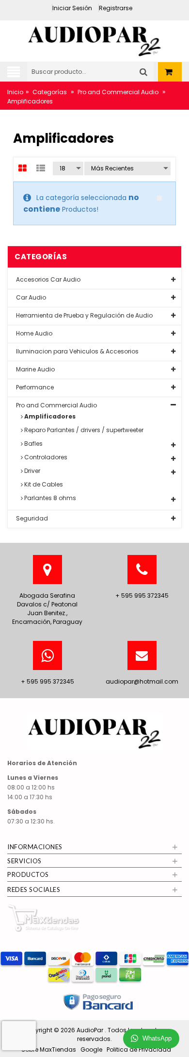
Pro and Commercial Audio (118, 92)
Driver (31, 471)
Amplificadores (49, 416)
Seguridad (31, 518)
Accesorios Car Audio (47, 279)
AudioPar (91, 1030)
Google (91, 1049)
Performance (34, 387)
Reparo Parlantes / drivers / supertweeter (83, 430)
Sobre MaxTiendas (48, 1049)
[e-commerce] (94, 38)
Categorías (49, 92)
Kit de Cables (43, 484)
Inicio (15, 92)
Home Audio (33, 333)
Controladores (45, 457)
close (159, 198)
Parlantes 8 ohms (49, 498)
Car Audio (30, 297)
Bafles (33, 443)
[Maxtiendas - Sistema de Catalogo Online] (43, 917)
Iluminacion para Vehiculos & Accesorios (77, 351)
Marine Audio (35, 369)
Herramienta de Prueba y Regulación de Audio (84, 315)
